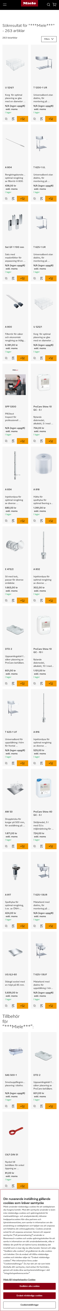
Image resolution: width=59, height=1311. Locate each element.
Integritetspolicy (20, 1280)
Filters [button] (47, 39)
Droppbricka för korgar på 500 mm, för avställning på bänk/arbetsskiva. (15, 822)
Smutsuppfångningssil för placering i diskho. (16, 1084)
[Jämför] (6, 119)
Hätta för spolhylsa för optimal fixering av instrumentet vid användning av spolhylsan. (43, 500)
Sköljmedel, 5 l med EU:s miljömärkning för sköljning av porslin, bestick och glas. (42, 826)
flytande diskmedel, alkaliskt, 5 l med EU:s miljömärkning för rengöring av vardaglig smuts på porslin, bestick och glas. (43, 420)
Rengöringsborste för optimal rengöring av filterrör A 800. (16, 178)
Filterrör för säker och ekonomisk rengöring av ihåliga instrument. (15, 337)
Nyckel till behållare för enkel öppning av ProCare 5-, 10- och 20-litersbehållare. (15, 1165)
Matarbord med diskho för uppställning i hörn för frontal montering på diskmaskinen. (43, 985)
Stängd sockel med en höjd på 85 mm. (15, 983)
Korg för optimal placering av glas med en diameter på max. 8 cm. (42, 337)
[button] (10, 4)
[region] (29, 1250)
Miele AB (7, 1280)
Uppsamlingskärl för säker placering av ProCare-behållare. (15, 659)
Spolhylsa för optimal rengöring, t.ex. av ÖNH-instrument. (14, 905)
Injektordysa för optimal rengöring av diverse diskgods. (42, 580)
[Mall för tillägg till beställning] (13, 119)
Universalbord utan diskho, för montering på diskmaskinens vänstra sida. (43, 178)
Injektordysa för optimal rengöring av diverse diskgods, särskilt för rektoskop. (14, 500)
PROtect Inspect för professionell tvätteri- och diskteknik (12, 417)
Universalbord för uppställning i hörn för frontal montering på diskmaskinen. (15, 743)
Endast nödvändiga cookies (29, 1296)
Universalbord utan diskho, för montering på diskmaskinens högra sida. (43, 98)
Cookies (31, 1280)
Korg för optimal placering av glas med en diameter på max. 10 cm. (14, 98)
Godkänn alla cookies (30, 1286)
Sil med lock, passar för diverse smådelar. (14, 580)
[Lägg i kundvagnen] (22, 119)
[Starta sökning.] (48, 4)
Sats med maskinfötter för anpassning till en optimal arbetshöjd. (15, 258)
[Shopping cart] (54, 5)
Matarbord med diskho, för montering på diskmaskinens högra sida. (41, 905)
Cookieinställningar (29, 1305)
